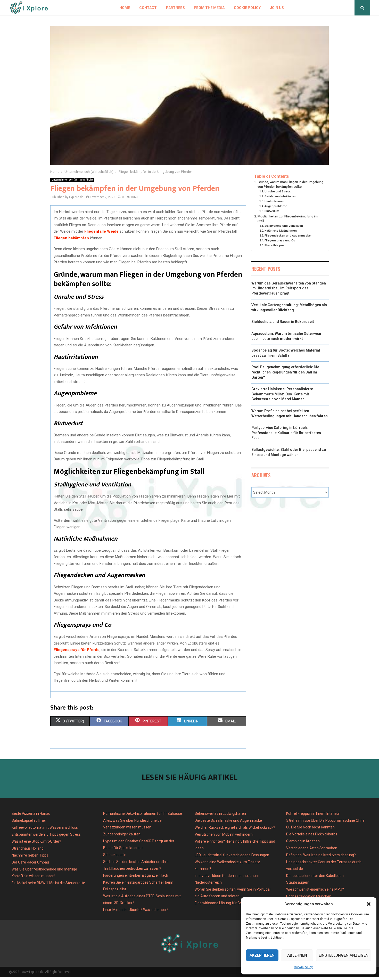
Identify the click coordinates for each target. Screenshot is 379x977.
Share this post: (275, 245)
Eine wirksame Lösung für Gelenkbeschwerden (233, 903)
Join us (277, 8)
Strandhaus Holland (28, 848)
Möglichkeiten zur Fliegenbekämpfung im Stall (288, 218)
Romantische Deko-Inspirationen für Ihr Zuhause (142, 813)
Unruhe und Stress (278, 191)
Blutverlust (273, 211)
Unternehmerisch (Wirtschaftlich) (72, 179)
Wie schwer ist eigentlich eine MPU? (315, 889)
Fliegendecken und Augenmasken (289, 235)
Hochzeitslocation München (308, 896)
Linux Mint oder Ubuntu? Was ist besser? (135, 910)
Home (124, 8)
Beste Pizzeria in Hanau (31, 813)
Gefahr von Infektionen (281, 196)
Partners (175, 8)
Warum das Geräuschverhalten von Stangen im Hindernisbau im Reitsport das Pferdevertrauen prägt (288, 288)
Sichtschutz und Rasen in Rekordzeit (282, 322)
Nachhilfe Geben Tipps (30, 855)
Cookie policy (303, 967)
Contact (148, 8)
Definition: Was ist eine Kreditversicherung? (321, 855)
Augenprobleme (276, 206)
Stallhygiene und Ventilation (284, 225)
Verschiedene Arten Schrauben (311, 848)
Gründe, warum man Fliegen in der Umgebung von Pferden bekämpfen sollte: (290, 184)
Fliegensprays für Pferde (77, 649)
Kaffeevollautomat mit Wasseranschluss (45, 827)
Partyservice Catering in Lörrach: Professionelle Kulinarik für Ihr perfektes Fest (286, 433)
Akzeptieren (262, 955)
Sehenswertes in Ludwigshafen (220, 813)
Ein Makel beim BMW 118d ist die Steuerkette (48, 883)
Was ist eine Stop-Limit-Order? (36, 841)
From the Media (209, 8)
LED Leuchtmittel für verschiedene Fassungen (232, 855)
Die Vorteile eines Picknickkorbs (311, 834)
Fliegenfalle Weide (101, 231)
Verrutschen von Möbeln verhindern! (224, 834)
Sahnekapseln (114, 855)
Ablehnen (297, 955)
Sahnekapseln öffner (29, 820)
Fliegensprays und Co (280, 240)
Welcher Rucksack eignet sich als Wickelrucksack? (235, 827)
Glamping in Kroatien (303, 841)
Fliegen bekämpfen (71, 238)
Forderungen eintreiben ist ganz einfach (135, 875)
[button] (368, 904)
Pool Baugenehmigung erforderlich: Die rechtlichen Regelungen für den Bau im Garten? (285, 372)
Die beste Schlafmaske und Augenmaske (228, 820)
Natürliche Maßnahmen (281, 230)
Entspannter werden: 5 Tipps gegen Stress (46, 834)
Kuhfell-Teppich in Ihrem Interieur (313, 813)
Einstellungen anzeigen (343, 955)
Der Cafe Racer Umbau (30, 862)
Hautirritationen (275, 201)
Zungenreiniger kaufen (122, 834)
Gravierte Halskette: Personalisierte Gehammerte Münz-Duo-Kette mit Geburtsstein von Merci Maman (282, 394)
